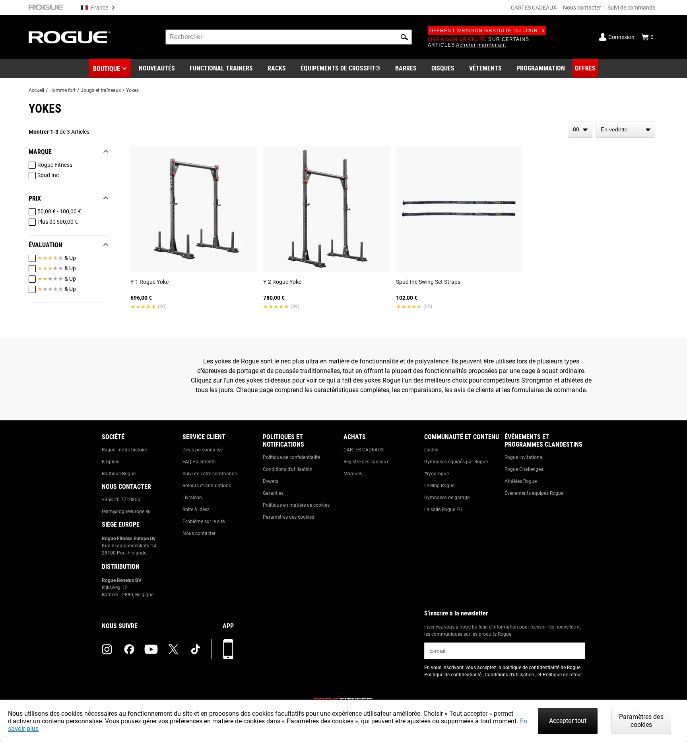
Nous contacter (582, 7)
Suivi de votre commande (209, 473)
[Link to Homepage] (70, 37)
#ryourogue (436, 473)
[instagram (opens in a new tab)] (107, 649)
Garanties (273, 493)
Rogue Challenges (524, 469)
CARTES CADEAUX (534, 7)
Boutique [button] (106, 68)
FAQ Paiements (198, 462)
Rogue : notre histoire (124, 450)
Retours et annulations (206, 485)
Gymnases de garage (447, 497)
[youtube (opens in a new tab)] (151, 649)
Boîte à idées (196, 509)
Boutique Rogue (119, 473)
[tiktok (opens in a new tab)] (196, 649)
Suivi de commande (631, 7)
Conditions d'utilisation (287, 469)
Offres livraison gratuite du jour (483, 30)
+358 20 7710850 (121, 499)
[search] (288, 37)
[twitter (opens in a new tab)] (173, 649)
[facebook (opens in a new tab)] (129, 649)
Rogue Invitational (524, 457)
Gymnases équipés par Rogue (456, 462)
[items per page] (580, 129)
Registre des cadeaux (366, 462)
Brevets (270, 481)
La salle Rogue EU (443, 509)
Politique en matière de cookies (296, 505)
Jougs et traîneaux (101, 90)
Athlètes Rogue (521, 481)
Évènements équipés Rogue (534, 493)
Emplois (110, 462)
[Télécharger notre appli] (228, 649)
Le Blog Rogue (439, 485)
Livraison (192, 497)
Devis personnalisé (202, 450)
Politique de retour (562, 675)
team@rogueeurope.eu (126, 511)
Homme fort (62, 90)
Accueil (36, 90)
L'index (431, 450)
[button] (404, 37)
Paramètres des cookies (288, 517)
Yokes (132, 90)
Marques (353, 473)
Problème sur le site (203, 521)
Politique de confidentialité (291, 457)
